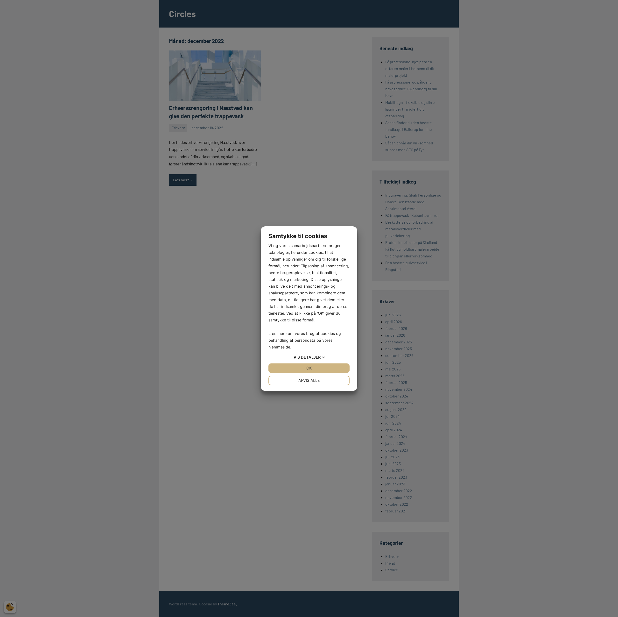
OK (309, 368)
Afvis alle (309, 380)
